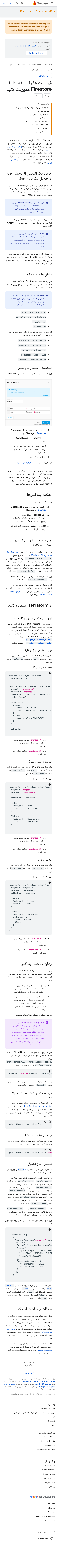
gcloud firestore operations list (37, 1106)
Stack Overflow (48, 1469)
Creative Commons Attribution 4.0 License (38, 1381)
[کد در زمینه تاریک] (49, 673)
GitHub (52, 1425)
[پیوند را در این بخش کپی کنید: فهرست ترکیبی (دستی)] (26, 761)
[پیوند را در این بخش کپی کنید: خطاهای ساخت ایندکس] (12, 1309)
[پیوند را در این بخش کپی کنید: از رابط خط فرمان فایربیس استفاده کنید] (29, 545)
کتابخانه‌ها (51, 1421)
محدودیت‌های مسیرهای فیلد (22, 462)
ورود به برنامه (8, 3)
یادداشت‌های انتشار (48, 1478)
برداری (49, 162)
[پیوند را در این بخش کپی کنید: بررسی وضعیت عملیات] (19, 1135)
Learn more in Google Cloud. (30, 30)
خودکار (20, 159)
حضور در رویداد (49, 1454)
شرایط (52, 1531)
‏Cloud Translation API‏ (26, 46)
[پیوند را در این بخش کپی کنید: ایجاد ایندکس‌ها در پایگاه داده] (11, 618)
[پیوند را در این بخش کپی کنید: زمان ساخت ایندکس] (17, 963)
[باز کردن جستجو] (22, 3)
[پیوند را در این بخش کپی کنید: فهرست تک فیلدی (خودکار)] (22, 650)
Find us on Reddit (48, 1441)
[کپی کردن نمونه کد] (49, 1122)
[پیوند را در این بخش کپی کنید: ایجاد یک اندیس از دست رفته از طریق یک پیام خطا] (16, 178)
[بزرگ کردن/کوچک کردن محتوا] (39, 103)
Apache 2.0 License (43, 1384)
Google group (49, 1474)
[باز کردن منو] (51, 3)
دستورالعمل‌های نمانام (48, 1482)
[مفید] (37, 70)
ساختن (12, 64)
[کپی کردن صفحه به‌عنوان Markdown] (40, 96)
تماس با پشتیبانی (49, 1465)
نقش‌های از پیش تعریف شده (34, 305)
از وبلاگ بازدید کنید (48, 1437)
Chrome (51, 1508)
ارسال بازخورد (43, 75)
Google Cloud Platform (45, 1516)
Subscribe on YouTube (46, 1449)
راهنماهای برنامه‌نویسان (47, 1408)
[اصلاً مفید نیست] (33, 70)
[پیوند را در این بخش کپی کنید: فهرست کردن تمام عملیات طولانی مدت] (43, 1097)
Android (51, 1503)
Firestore (25, 11)
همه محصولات (50, 1520)
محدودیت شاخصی (44, 1350)
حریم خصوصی (43, 1531)
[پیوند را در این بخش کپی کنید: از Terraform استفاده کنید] (49, 610)
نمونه (53, 1417)
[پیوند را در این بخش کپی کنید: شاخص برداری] (35, 859)
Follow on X (50, 1445)
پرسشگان (52, 1486)
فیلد (23, 1169)
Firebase (48, 64)
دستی (13, 159)
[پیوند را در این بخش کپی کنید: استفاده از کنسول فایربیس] (15, 367)
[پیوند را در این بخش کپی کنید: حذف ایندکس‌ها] (24, 494)
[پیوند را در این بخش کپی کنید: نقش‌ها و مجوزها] (22, 274)
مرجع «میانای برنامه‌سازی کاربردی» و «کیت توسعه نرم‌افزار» (34, 1412)
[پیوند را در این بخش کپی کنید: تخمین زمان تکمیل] (25, 1163)
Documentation (45, 11)
